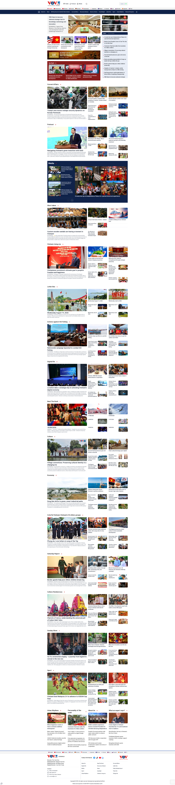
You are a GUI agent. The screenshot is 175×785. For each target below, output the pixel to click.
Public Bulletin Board (117, 768)
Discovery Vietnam (84, 11)
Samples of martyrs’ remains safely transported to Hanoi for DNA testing (114, 68)
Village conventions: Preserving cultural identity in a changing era (114, 51)
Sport (114, 11)
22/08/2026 (107, 29)
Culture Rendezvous (54, 592)
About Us (43, 11)
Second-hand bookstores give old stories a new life (115, 55)
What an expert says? (117, 710)
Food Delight (102, 11)
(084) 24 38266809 (53, 770)
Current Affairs (75, 11)
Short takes (51, 205)
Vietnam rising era (54, 244)
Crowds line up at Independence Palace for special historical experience (115, 37)
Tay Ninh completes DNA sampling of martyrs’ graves (66, 46)
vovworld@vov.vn (53, 776)
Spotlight (51, 63)
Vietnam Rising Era (129, 11)
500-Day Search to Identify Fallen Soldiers (60, 11)
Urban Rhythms (120, 11)
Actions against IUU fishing (57, 322)
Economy (50, 475)
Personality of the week (74, 711)
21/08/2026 (115, 29)
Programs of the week (111, 26)
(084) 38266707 (52, 772)
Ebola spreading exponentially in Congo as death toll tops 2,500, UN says (115, 60)
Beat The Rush (52, 401)
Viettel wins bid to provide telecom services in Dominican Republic (80, 46)
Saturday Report (53, 554)
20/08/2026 (124, 29)
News (48, 11)
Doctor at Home (93, 11)
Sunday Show (52, 631)
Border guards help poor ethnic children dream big (114, 64)
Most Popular (111, 33)
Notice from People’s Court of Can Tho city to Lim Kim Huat (115, 42)
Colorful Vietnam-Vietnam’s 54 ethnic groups (64, 515)
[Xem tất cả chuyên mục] (137, 12)
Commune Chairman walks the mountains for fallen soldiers (115, 46)
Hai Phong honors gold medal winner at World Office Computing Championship (114, 73)
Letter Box (108, 11)
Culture (50, 436)
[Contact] (1, 783)
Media (80, 3)
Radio (67, 3)
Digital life (51, 362)
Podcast (73, 3)
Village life (115, 773)
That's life (115, 771)
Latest (104, 33)
